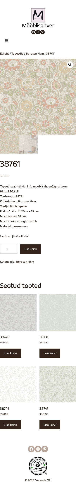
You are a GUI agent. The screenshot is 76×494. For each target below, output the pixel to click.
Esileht (4, 53)
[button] (70, 64)
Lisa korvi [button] (10, 353)
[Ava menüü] (6, 40)
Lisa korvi (30, 249)
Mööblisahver (38, 25)
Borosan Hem (35, 53)
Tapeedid (17, 53)
